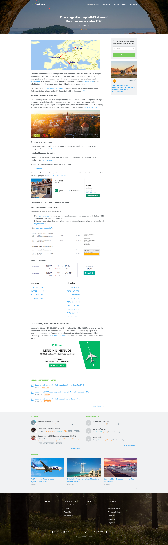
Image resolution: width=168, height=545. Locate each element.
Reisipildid (67, 512)
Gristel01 (59, 431)
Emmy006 (61, 424)
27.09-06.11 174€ (37, 294)
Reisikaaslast (98, 437)
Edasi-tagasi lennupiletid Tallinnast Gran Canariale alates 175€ (59, 385)
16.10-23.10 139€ (73, 302)
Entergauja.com (90, 107)
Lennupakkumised (93, 4)
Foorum (116, 4)
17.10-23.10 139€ (73, 309)
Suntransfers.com (55, 149)
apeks (60, 439)
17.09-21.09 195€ (37, 287)
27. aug (95, 440)
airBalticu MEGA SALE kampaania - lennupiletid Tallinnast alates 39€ (62, 392)
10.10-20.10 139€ (73, 294)
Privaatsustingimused (115, 512)
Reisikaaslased (106, 4)
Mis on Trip (112, 501)
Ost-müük (89, 505)
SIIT (83, 91)
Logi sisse (111, 519)
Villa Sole (38, 168)
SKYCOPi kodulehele (58, 336)
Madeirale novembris (101, 421)
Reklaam (111, 516)
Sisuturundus (68, 516)
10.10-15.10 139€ (73, 287)
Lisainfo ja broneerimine (56, 175)
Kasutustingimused (114, 508)
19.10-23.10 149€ (73, 316)
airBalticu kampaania (55, 88)
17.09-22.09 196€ (37, 291)
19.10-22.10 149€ (73, 313)
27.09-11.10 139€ (37, 298)
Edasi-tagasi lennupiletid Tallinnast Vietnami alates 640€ (57, 399)
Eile (94, 424)
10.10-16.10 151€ (73, 291)
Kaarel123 (99, 432)
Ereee (97, 424)
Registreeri (111, 523)
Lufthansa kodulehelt (44, 228)
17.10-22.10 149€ (73, 305)
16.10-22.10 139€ (73, 298)
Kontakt (110, 505)
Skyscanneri (35, 81)
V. (98, 440)
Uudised (123, 4)
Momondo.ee (48, 160)
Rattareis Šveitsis (99, 429)
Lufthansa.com (88, 81)
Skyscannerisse (40, 224)
